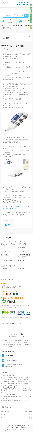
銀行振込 (5, 284)
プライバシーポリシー (8, 260)
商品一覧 (4, 268)
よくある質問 (6, 251)
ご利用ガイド (22, 247)
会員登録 (10, 22)
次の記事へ (8, 225)
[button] (16, 37)
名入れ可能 (20, 15)
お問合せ (21, 251)
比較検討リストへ (31, 14)
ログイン (10, 19)
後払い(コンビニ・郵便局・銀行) (13, 298)
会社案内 (21, 260)
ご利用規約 (5, 255)
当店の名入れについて (25, 244)
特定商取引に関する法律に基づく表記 (19, 425)
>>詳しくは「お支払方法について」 (11, 323)
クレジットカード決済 (10, 291)
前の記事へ (8, 221)
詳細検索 (21, 268)
